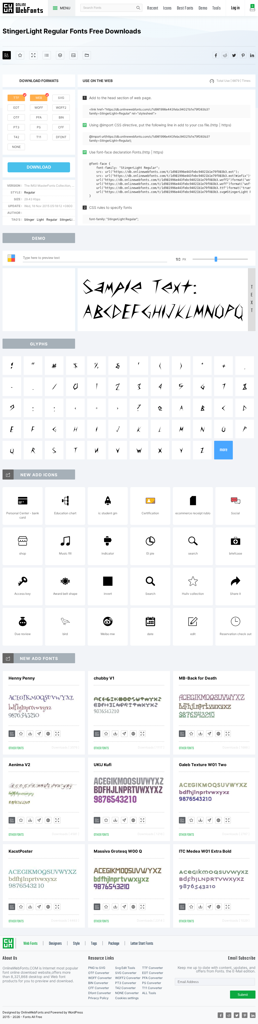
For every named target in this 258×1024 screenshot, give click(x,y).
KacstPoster (21, 851)
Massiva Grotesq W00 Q (118, 851)
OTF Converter (98, 973)
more (223, 450)
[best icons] (8, 658)
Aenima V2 (19, 764)
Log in (235, 8)
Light (40, 219)
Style (76, 943)
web (39, 98)
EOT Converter (152, 973)
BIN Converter (98, 983)
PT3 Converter (125, 983)
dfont (61, 137)
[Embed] (48, 733)
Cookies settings (127, 998)
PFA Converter (152, 978)
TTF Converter (152, 968)
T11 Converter (152, 988)
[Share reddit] (225, 55)
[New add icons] (8, 474)
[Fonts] (87, 55)
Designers (55, 943)
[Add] (7, 55)
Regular (29, 192)
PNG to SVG (96, 968)
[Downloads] (30, 733)
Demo (203, 8)
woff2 (61, 107)
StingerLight (68, 219)
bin (61, 117)
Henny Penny (22, 678)
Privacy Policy (98, 998)
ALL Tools (149, 993)
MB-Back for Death (198, 678)
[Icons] (73, 55)
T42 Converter (125, 988)
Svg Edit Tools (125, 968)
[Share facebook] (216, 55)
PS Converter (151, 983)
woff (39, 107)
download (39, 167)
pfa (39, 117)
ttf (16, 98)
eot (16, 107)
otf (16, 117)
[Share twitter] (234, 55)
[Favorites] (20, 55)
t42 (16, 137)
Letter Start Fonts (142, 943)
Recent (152, 8)
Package (113, 943)
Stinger (29, 219)
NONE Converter (127, 993)
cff (61, 127)
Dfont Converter (99, 993)
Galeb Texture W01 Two (203, 764)
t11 (38, 137)
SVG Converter (125, 973)
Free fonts (25, 9)
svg (61, 98)
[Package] (60, 55)
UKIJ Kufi (102, 764)
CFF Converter (98, 988)
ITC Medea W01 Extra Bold (205, 851)
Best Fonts (185, 8)
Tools (216, 8)
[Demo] (33, 55)
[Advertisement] (40, 299)
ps (39, 127)
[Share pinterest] (243, 55)
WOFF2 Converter (127, 978)
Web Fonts (30, 943)
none (16, 147)
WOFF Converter (100, 978)
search (138, 8)
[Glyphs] (47, 55)
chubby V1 (104, 678)
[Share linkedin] (252, 55)
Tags (94, 943)
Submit (243, 995)
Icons (167, 8)
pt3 (16, 127)
